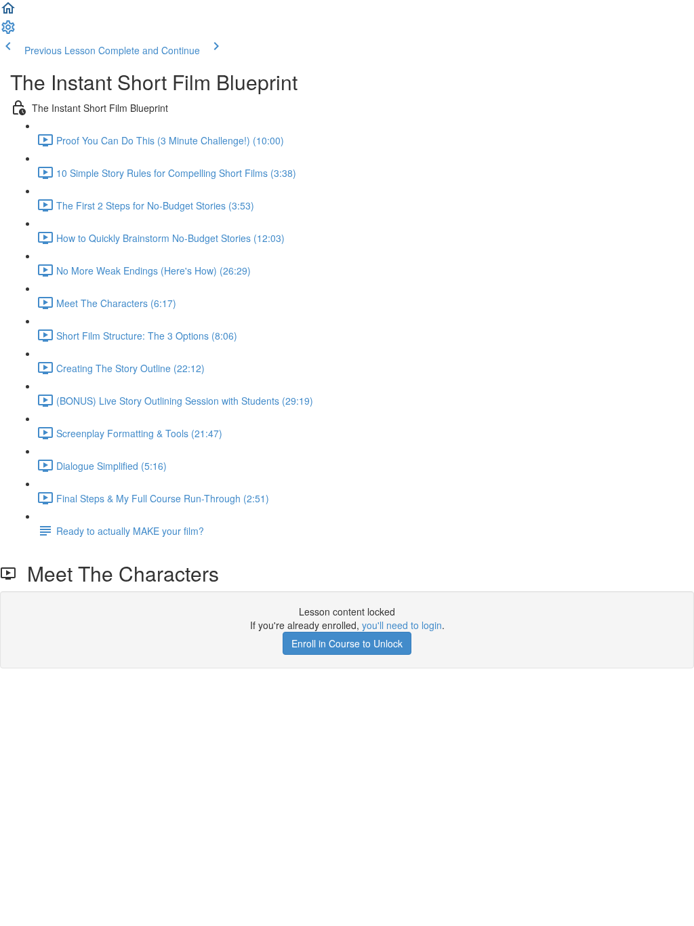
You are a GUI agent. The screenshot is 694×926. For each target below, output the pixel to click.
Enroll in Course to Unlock (347, 643)
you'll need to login (402, 625)
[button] (8, 12)
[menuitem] (8, 31)
